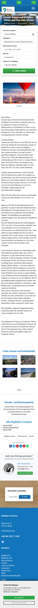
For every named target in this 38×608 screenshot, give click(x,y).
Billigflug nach (6, 558)
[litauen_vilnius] (10, 360)
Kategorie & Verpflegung (10, 61)
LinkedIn (20, 446)
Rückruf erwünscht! (25, 473)
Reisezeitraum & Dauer (10, 46)
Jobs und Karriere (7, 566)
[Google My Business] (2, 542)
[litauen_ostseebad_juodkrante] (28, 372)
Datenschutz (6, 571)
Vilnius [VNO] (7, 430)
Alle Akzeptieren (19, 597)
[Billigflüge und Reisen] (8, 10)
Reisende (6, 53)
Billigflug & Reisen (10, 23)
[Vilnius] (19, 93)
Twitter (13, 446)
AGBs (3, 573)
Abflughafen (6, 38)
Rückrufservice (6, 561)
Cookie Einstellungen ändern (19, 602)
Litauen (31, 23)
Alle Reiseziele (22, 23)
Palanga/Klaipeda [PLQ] (11, 427)
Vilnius (19, 390)
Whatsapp (27, 446)
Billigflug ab (5, 555)
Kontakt (4, 563)
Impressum (5, 568)
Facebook (10, 446)
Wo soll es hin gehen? (9, 30)
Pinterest (17, 446)
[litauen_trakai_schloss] (10, 372)
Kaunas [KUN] (7, 425)
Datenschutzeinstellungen (11, 576)
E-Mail (24, 446)
